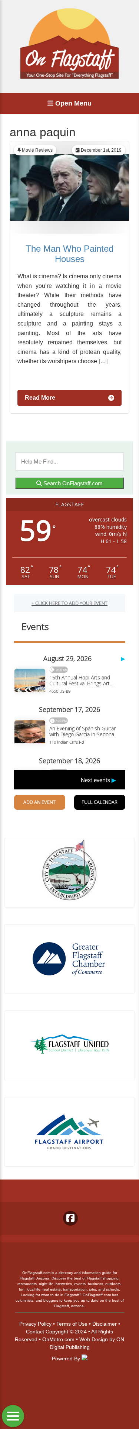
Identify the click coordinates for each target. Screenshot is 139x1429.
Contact (35, 1332)
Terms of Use (71, 1324)
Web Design (93, 1339)
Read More (40, 398)
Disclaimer (104, 1324)
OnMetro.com (58, 1339)
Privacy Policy (35, 1324)
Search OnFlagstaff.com (72, 483)
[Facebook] (70, 1218)
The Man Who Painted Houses (69, 254)
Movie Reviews (37, 150)
